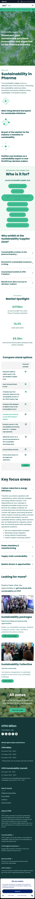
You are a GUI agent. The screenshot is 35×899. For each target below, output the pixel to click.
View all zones (17, 710)
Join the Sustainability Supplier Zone (17, 180)
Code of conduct (6, 802)
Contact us (4, 799)
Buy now (30, 9)
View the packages (10, 636)
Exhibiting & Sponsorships (8, 793)
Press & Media (5, 796)
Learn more (8, 681)
